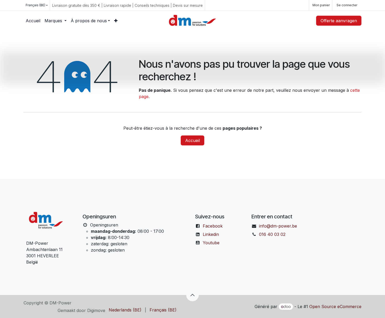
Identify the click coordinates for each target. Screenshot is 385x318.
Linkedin (211, 234)
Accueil (192, 140)
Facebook (213, 226)
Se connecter (347, 5)
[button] (192, 295)
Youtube (211, 242)
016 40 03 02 (272, 234)
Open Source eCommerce (335, 306)
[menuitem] (33, 20)
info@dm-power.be (278, 226)
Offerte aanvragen (339, 20)
